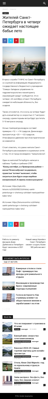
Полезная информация (22, 341)
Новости (13, 9)
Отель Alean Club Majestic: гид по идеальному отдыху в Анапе (29, 365)
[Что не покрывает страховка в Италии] (7, 327)
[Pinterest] (16, 40)
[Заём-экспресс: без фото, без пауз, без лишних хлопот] (7, 381)
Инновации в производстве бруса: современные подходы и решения (30, 286)
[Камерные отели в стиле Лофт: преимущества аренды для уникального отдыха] (8, 271)
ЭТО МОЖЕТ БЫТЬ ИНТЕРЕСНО (17, 258)
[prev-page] (4, 309)
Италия (17, 329)
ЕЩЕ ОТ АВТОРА (10, 262)
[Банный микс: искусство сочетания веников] (7, 339)
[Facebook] (4, 40)
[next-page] (7, 309)
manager (24, 329)
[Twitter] (10, 40)
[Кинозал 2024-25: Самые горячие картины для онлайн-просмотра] (7, 352)
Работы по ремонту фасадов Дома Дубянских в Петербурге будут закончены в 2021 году (12, 244)
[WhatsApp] (21, 40)
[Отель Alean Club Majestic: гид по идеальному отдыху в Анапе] (7, 366)
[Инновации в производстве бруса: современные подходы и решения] (8, 286)
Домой (5, 9)
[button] (4, 3)
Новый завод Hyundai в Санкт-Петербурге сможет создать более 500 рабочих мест (36, 243)
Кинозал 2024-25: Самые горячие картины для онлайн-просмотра (29, 351)
